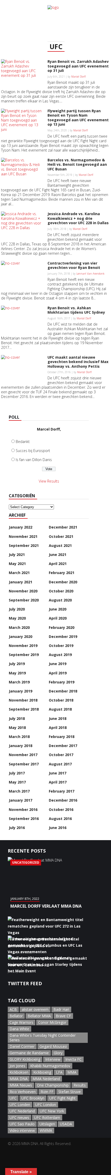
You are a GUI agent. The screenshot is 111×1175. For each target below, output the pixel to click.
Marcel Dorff (78, 76)
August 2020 (60, 600)
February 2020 (61, 627)
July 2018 (17, 718)
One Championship (53, 1085)
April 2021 (58, 563)
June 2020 (57, 609)
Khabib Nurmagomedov (50, 1065)
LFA (59, 1072)
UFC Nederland (22, 1111)
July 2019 (17, 663)
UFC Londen (20, 1104)
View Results (49, 481)
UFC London (45, 1104)
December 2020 (63, 581)
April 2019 (58, 673)
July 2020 (17, 609)
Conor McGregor (52, 1022)
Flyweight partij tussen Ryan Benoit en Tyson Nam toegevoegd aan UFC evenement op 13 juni (78, 117)
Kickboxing (42, 1072)
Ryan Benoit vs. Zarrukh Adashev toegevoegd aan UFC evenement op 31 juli (78, 66)
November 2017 (23, 754)
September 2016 (24, 818)
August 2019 (60, 654)
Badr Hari (61, 1009)
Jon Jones (17, 1065)
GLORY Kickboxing (25, 1059)
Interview (52, 1059)
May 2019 (17, 673)
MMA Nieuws (21, 1085)
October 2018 (61, 700)
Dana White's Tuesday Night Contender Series (43, 1037)
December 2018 (63, 691)
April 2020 (58, 618)
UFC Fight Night (62, 1098)
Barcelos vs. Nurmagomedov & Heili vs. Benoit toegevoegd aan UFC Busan (77, 164)
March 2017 (19, 791)
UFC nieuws (19, 1117)
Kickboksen (19, 1072)
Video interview (22, 1130)
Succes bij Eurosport (33, 450)
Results (80, 1085)
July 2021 (17, 554)
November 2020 (23, 591)
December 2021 (63, 527)
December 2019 (63, 636)
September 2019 (24, 654)
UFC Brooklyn (32, 1098)
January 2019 (20, 691)
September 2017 (24, 764)
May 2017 (17, 782)
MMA (71, 1072)
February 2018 (61, 736)
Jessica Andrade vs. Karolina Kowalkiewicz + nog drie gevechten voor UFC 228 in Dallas (78, 218)
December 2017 (63, 745)
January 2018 (20, 745)
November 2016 (23, 809)
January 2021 (20, 581)
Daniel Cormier (22, 1046)
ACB (13, 1009)
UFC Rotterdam (47, 1117)
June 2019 (57, 663)
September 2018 (24, 709)
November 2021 (23, 536)
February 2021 (61, 572)
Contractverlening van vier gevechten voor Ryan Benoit (73, 265)
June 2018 (57, 718)
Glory (58, 1052)
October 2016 (61, 809)
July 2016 (17, 827)
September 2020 (24, 600)
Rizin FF (47, 1091)
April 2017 (58, 782)
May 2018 (17, 727)
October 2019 (61, 645)
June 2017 (57, 773)
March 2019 (19, 682)
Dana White (19, 1028)
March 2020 (19, 627)
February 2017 (61, 791)
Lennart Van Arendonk (90, 273)
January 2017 (20, 800)
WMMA (46, 1130)
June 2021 (57, 554)
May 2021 (17, 563)
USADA (66, 1123)
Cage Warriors (21, 1022)
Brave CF (63, 1015)
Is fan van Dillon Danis (34, 459)
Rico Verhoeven (23, 1091)
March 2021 (19, 572)
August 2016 (60, 818)
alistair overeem (35, 1009)
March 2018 (19, 736)
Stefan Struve (69, 1091)
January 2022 (20, 527)
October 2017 (61, 754)
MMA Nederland (46, 1078)
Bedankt (23, 441)
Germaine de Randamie (29, 1052)
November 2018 (23, 700)
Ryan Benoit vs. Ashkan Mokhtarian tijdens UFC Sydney (76, 310)
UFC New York (52, 1111)
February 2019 (61, 682)
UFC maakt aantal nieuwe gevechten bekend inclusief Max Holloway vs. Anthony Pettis (77, 362)
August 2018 (60, 709)
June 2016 (57, 827)
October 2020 (61, 591)
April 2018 (58, 727)
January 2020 (20, 636)
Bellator (16, 1015)
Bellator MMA (39, 1015)
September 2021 (24, 545)
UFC (13, 1098)
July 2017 (17, 773)
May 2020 (17, 618)
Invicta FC (73, 1059)
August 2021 (60, 545)
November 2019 (23, 645)
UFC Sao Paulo (22, 1123)
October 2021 (61, 536)
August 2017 (60, 764)
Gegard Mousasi (53, 1046)
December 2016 (63, 800)
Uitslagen (47, 1123)
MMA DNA (19, 1078)
